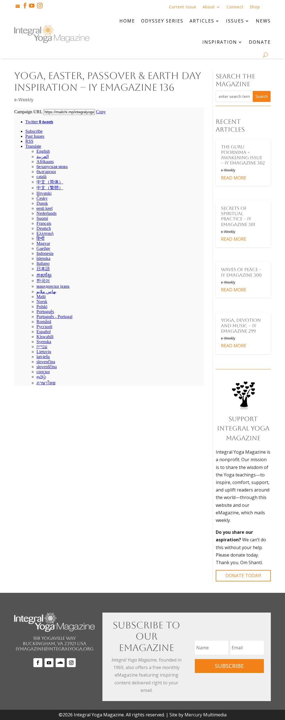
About (209, 7)
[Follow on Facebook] (37, 662)
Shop (255, 7)
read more (233, 178)
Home (127, 21)
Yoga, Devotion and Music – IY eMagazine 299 (241, 325)
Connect (235, 7)
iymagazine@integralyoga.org (55, 649)
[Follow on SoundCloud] (60, 662)
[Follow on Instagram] (71, 662)
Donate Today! (243, 575)
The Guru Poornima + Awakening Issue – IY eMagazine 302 (243, 155)
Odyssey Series (162, 21)
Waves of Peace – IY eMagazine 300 (241, 272)
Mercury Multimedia (206, 715)
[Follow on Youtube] (49, 662)
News (263, 21)
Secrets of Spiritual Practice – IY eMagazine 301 (238, 216)
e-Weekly (23, 100)
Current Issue (182, 7)
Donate (260, 42)
